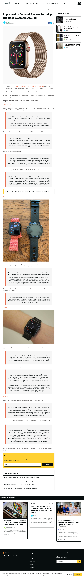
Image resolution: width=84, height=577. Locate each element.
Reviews (42, 3)
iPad (22, 3)
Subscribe (47, 464)
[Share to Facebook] (49, 23)
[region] (42, 574)
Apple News (32, 558)
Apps (26, 3)
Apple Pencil (32, 498)
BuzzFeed (6, 197)
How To (31, 564)
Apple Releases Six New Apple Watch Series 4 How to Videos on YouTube (22, 488)
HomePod (43, 498)
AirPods (22, 498)
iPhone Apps (32, 561)
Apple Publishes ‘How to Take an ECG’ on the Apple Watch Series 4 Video (30, 191)
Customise (69, 574)
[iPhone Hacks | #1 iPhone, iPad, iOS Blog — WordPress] (7, 3)
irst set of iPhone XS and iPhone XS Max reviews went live (28, 86)
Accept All (78, 574)
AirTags (52, 498)
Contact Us (32, 556)
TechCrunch (7, 307)
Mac (37, 3)
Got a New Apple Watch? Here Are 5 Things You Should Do (19, 484)
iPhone (17, 3)
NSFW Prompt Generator (53, 3)
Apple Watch (11, 9)
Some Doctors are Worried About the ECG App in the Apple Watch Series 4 (23, 481)
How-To (32, 3)
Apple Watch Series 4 (21, 9)
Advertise (32, 567)
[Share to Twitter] (51, 23)
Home (4, 9)
